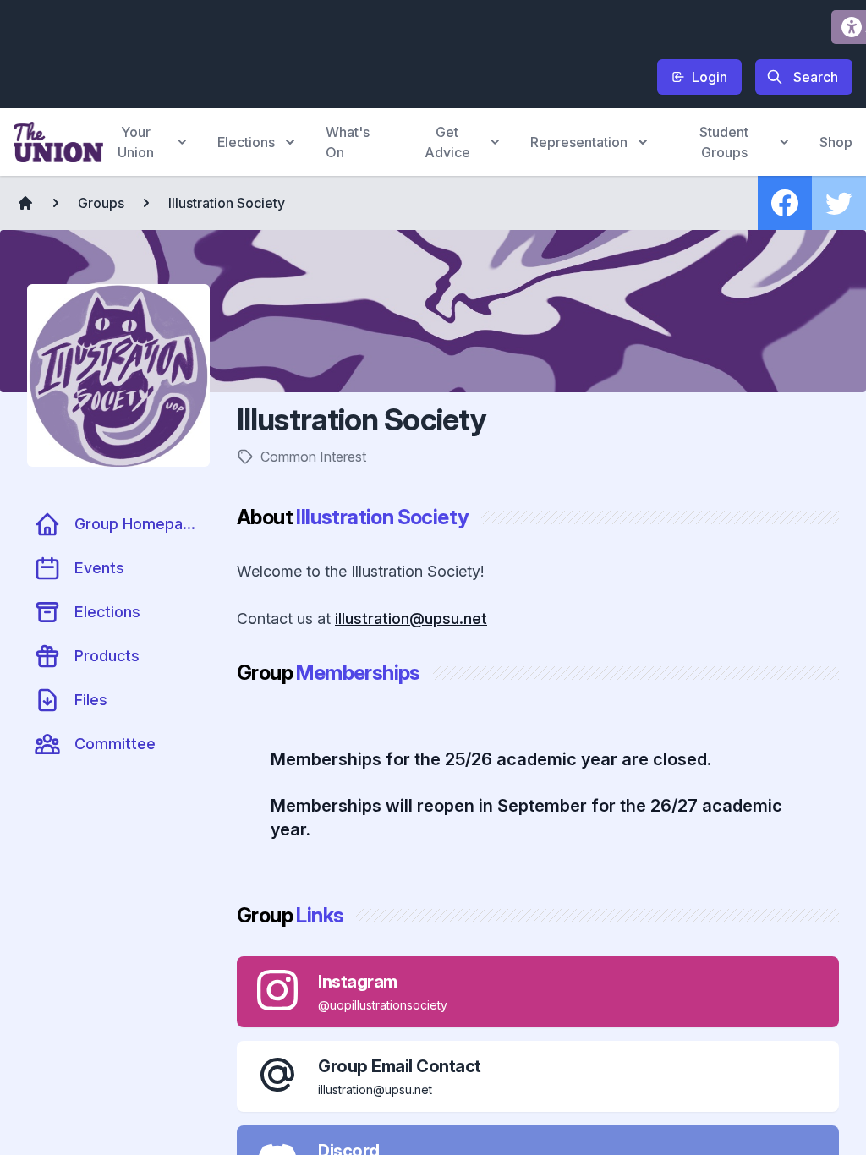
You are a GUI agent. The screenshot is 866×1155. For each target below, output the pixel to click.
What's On (348, 142)
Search (815, 76)
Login (709, 76)
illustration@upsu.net (411, 618)
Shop (835, 142)
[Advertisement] (321, 52)
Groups (101, 202)
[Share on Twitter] (839, 203)
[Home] (25, 202)
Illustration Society (226, 202)
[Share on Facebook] (785, 203)
